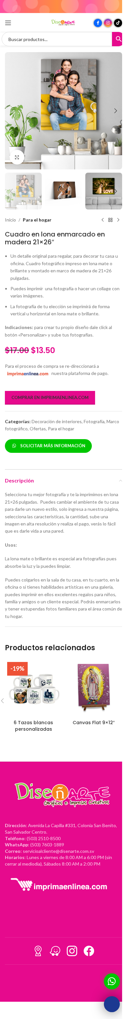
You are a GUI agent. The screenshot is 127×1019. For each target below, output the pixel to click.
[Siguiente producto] (118, 220)
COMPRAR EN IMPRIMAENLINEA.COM (50, 397)
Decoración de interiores (57, 421)
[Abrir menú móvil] (8, 22)
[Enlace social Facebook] (98, 23)
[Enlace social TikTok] (118, 23)
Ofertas (38, 428)
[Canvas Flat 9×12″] (93, 688)
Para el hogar (37, 219)
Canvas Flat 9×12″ (94, 722)
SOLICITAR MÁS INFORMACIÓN (51, 445)
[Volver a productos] (110, 220)
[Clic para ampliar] (17, 157)
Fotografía (94, 421)
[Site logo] (63, 22)
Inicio (10, 219)
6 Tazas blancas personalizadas (33, 725)
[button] (11, 110)
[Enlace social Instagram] (108, 23)
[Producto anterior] (102, 220)
